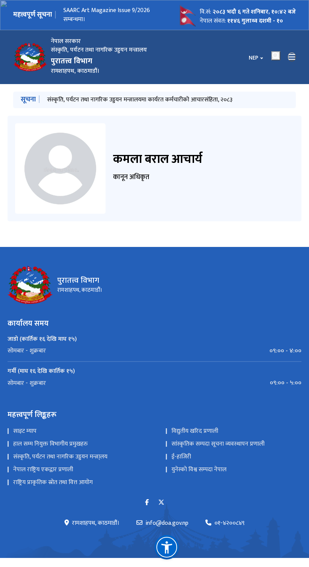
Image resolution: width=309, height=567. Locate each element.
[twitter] (161, 503)
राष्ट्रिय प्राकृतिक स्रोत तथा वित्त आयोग (53, 482)
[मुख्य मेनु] (292, 56)
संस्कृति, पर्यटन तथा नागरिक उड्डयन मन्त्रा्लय (60, 457)
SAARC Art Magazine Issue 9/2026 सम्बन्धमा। (106, 15)
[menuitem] (154, 351)
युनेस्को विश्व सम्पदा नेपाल (198, 469)
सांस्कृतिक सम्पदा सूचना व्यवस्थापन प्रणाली (218, 444)
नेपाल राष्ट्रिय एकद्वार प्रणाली (43, 469)
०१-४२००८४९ (229, 523)
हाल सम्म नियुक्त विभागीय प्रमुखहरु (50, 444)
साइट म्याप (25, 431)
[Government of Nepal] (30, 57)
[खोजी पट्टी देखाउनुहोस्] (275, 55)
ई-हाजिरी (181, 457)
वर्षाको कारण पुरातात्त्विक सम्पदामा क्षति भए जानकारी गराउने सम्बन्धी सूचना (128, 100)
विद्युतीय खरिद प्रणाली (194, 431)
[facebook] (147, 503)
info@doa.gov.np (166, 523)
